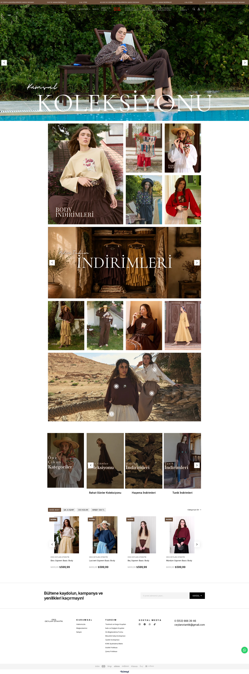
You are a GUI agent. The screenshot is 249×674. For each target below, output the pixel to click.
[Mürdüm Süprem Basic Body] (182, 534)
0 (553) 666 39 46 (185, 620)
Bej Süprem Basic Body (138, 560)
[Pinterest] (145, 624)
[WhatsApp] (150, 624)
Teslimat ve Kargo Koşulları (115, 624)
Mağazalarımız (81, 628)
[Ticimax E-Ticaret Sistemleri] (124, 672)
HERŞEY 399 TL (98, 510)
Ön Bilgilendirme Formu (114, 632)
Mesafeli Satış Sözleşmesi (115, 636)
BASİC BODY (55, 510)
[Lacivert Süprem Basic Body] (105, 534)
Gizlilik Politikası (111, 648)
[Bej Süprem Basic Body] (143, 534)
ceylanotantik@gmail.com (189, 624)
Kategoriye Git (193, 510)
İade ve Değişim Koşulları (114, 628)
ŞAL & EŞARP (69, 510)
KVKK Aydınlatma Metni (114, 644)
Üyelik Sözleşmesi (112, 640)
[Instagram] (139, 624)
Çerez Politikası (111, 651)
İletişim (79, 632)
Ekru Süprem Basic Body (62, 560)
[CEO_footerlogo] (54, 620)
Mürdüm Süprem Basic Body (179, 560)
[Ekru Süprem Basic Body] (66, 534)
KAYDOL (196, 596)
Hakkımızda (80, 624)
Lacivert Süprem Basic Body (102, 560)
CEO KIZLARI (83, 510)
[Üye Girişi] (199, 9)
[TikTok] (154, 624)
